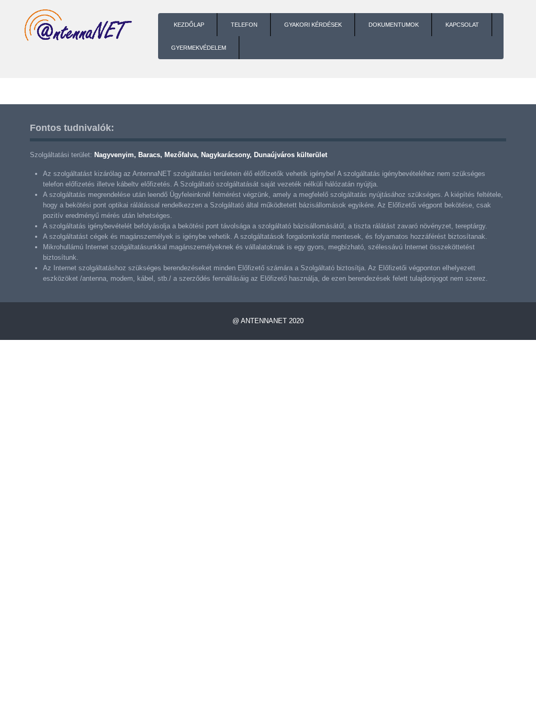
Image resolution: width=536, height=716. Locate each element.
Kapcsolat (462, 24)
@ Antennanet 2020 (268, 321)
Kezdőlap (189, 24)
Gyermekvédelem (198, 48)
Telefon (244, 24)
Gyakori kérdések (313, 24)
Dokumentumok (393, 24)
